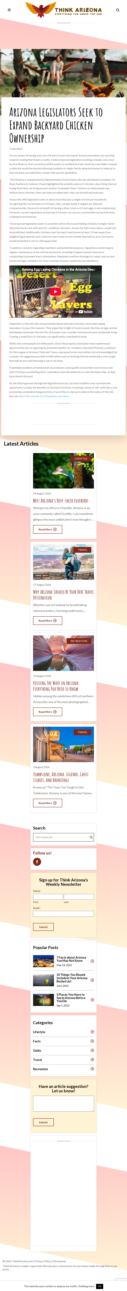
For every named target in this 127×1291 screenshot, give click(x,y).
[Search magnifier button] (91, 837)
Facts (37, 1041)
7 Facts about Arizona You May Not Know (71, 959)
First (35, 902)
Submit (43, 926)
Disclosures (59, 1261)
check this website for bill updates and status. (44, 396)
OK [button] (99, 1286)
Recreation (40, 1069)
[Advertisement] (63, 33)
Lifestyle (39, 1032)
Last (66, 902)
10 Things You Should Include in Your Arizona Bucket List (72, 978)
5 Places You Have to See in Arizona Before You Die (71, 998)
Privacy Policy (43, 1261)
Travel (37, 1060)
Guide (37, 1050)
